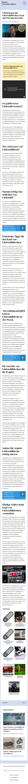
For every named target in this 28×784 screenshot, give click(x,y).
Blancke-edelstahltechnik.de (9, 3)
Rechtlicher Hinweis (14, 780)
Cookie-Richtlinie (14, 777)
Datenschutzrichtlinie (14, 775)
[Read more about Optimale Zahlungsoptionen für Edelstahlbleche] (14, 743)
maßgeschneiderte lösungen (17, 733)
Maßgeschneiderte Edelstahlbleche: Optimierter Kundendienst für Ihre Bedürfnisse (13, 729)
